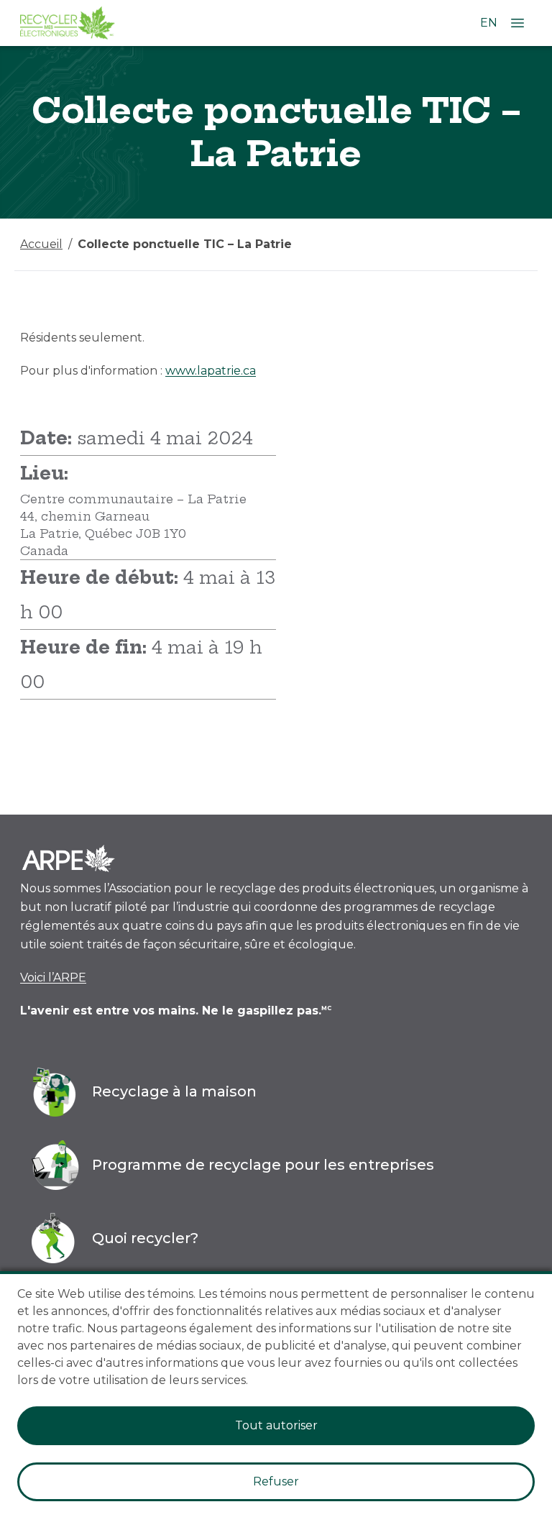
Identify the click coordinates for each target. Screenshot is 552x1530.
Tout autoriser (276, 1425)
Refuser (276, 1481)
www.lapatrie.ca (210, 370)
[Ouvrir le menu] (517, 23)
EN (488, 22)
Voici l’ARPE (53, 977)
